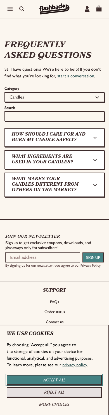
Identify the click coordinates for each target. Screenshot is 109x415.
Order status (54, 312)
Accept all (54, 379)
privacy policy (74, 364)
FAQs (54, 301)
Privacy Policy (90, 265)
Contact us (54, 322)
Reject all (54, 392)
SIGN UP (93, 257)
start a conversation (75, 75)
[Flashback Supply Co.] (54, 8)
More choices (54, 404)
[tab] (54, 137)
